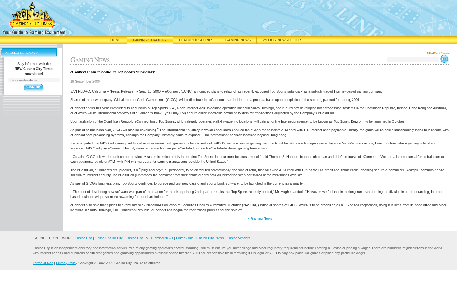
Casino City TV (137, 238)
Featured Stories (196, 40)
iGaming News (162, 238)
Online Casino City (109, 238)
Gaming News (238, 40)
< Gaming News (260, 218)
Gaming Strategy (150, 40)
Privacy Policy (66, 263)
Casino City (83, 238)
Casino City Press (210, 238)
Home (115, 40)
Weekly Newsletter (282, 40)
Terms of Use (43, 263)
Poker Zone (185, 238)
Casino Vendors (239, 238)
